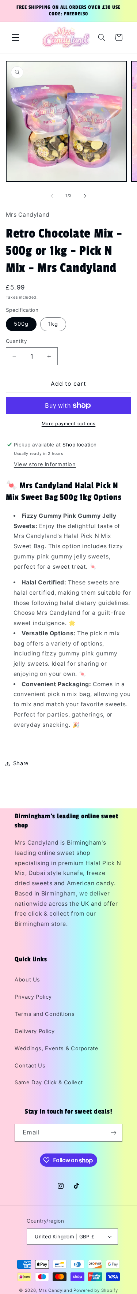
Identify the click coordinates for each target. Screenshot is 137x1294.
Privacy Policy (33, 997)
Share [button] (21, 763)
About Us (27, 979)
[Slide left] (52, 196)
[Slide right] (85, 196)
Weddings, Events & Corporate (57, 1048)
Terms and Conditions (45, 1014)
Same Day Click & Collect (49, 1082)
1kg (53, 324)
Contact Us (30, 1065)
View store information (45, 464)
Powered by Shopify (95, 1290)
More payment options (69, 423)
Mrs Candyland (55, 1290)
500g (21, 324)
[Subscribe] (113, 1133)
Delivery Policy (34, 1031)
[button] (15, 37)
